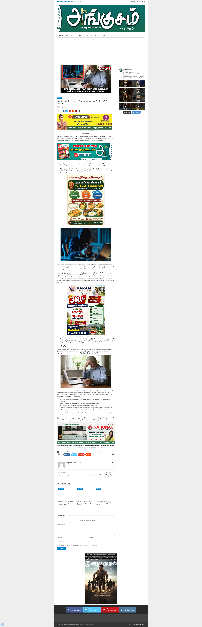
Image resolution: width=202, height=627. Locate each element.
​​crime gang (62, 451)
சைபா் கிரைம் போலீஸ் (95, 451)
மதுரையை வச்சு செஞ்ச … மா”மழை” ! (67, 475)
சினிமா (105, 35)
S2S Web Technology (140, 624)
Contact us (73, 1)
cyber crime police (76, 451)
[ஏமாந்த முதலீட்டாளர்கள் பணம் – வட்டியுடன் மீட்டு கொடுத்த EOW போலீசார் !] (104, 494)
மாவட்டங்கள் (122, 35)
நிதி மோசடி (59, 97)
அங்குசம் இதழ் (81, 1)
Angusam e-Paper (63, 35)
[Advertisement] (101, 52)
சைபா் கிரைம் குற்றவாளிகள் (86, 451)
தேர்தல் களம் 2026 (76, 35)
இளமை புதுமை (113, 35)
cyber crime (69, 451)
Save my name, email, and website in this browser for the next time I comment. (77, 545)
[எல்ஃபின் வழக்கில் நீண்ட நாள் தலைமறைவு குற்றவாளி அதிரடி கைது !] (85, 494)
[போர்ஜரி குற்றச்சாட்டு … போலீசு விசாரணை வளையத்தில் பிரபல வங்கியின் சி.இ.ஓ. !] (67, 494)
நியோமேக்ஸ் (97, 35)
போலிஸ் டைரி (88, 35)
